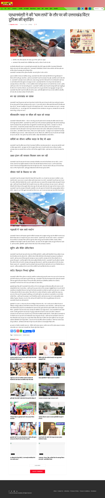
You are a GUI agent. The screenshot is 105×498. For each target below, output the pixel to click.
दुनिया (51, 8)
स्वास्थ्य (46, 8)
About (55, 491)
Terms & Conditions (85, 491)
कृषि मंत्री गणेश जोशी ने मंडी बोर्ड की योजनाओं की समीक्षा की (23, 398)
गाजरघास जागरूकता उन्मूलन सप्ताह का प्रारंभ (48, 398)
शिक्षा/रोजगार (33, 8)
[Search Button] (102, 8)
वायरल (38, 8)
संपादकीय (56, 8)
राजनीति (20, 8)
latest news (26, 335)
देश (5, 8)
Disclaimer (93, 491)
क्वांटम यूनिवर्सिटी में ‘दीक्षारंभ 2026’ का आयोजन (49, 378)
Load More (37, 465)
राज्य (9, 8)
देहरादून (30, 24)
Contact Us (60, 491)
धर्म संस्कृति (26, 8)
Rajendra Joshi (14, 24)
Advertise (66, 491)
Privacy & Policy (74, 491)
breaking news (18, 335)
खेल (42, 8)
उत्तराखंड (14, 8)
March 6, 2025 (23, 24)
